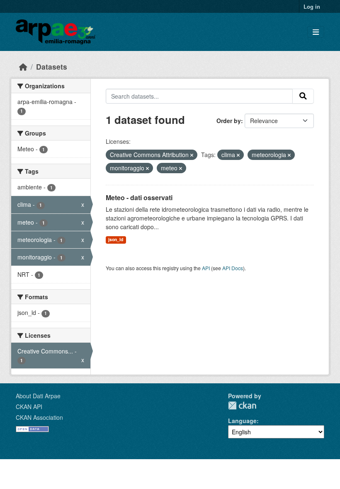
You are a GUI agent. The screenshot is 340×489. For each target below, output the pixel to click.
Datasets (51, 66)
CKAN (242, 405)
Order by (228, 120)
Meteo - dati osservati (139, 197)
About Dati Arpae (38, 396)
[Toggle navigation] (315, 32)
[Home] (23, 66)
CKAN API (29, 406)
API (206, 267)
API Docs (232, 267)
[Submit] (303, 96)
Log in (312, 6)
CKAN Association (39, 417)
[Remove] (191, 155)
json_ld (115, 239)
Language (242, 420)
